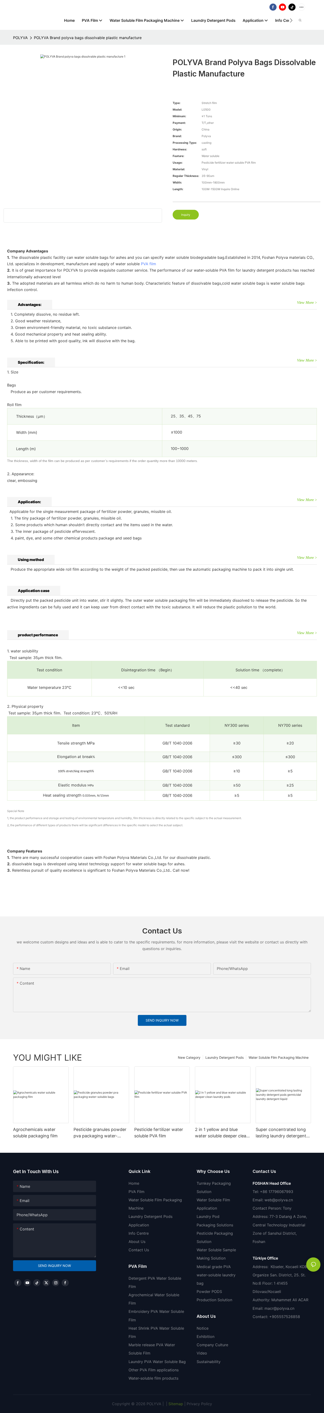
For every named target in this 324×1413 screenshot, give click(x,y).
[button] (291, 20)
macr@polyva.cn (280, 1308)
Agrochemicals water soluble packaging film (35, 1132)
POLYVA (20, 37)
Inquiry (185, 214)
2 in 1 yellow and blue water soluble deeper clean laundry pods (222, 1133)
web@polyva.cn (278, 1200)
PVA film (148, 263)
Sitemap (175, 1403)
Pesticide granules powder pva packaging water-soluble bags (100, 1133)
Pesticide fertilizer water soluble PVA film (158, 1132)
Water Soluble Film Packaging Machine (279, 1057)
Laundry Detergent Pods (224, 1057)
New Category (189, 1057)
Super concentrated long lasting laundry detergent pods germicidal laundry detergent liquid (281, 1133)
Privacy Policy (199, 1403)
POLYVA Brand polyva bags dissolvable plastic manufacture (88, 37)
